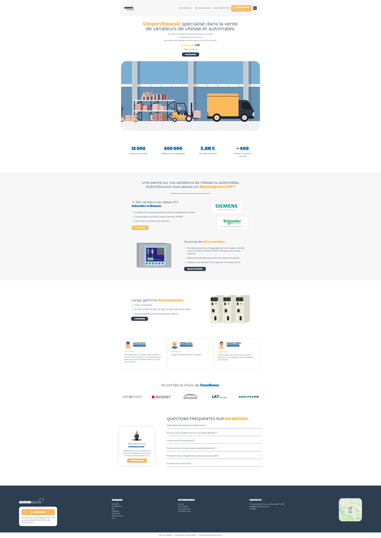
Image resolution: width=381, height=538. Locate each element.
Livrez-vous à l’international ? (181, 440)
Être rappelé (190, 54)
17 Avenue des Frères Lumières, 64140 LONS (266, 504)
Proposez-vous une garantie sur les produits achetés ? (193, 456)
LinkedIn (252, 509)
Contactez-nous (137, 460)
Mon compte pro (222, 8)
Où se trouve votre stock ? (179, 463)
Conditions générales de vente (210, 535)
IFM (113, 509)
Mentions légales (165, 535)
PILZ (113, 518)
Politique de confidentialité (185, 535)
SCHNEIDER (117, 506)
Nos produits (185, 8)
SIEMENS (115, 504)
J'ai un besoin (140, 227)
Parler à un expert (195, 269)
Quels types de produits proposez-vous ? (186, 425)
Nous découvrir (203, 8)
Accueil (181, 504)
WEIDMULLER (117, 516)
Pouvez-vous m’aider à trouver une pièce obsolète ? (192, 433)
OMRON (115, 511)
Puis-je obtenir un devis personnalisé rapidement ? (192, 448)
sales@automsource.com (259, 506)
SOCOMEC (116, 514)
